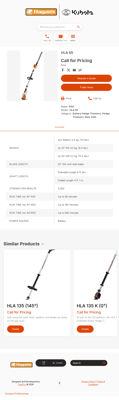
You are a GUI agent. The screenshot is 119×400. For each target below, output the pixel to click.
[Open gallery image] (32, 75)
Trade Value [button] (86, 87)
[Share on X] (68, 70)
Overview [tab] (59, 127)
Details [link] (15, 329)
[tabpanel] (32, 76)
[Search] (104, 362)
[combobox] (59, 26)
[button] (47, 38)
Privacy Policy (88, 381)
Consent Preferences (16, 393)
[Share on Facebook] (62, 70)
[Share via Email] (74, 70)
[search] (79, 27)
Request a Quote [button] (86, 78)
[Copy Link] (80, 70)
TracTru (21, 384)
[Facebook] (59, 383)
